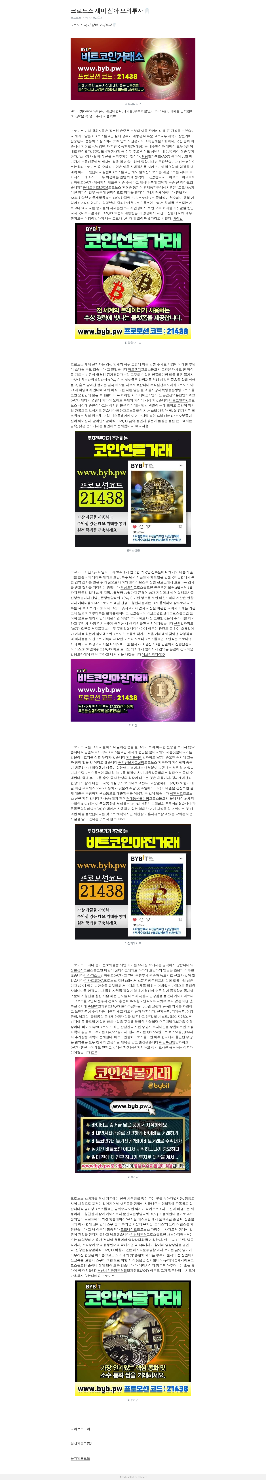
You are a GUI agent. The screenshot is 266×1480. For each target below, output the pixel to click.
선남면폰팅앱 (100, 598)
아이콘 (100, 1255)
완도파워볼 (89, 380)
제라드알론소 (84, 136)
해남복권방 (167, 1042)
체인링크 (176, 793)
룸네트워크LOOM (95, 187)
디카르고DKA (94, 981)
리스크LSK (82, 649)
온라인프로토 (80, 1458)
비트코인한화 (124, 1037)
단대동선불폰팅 (137, 798)
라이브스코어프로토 (180, 177)
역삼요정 (127, 588)
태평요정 (87, 1209)
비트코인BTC (178, 400)
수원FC (93, 1006)
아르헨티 (134, 369)
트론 (94, 1053)
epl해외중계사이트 (177, 1260)
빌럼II (106, 172)
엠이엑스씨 (104, 634)
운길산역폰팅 (172, 395)
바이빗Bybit (90, 1027)
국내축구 (84, 213)
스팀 (81, 773)
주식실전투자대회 (163, 385)
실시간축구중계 (82, 1444)
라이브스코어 (80, 1429)
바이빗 (178, 218)
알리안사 (99, 421)
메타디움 (141, 426)
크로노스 (108, 1276)
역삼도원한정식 (158, 613)
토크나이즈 (129, 1229)
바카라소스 (92, 975)
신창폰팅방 (83, 1250)
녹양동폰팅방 (171, 390)
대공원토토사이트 (94, 752)
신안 (177, 623)
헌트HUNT (117, 819)
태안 (119, 411)
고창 (153, 783)
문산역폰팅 (131, 1214)
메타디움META (89, 603)
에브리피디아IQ (153, 654)
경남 (145, 156)
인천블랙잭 (134, 757)
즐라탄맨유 (125, 203)
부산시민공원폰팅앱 (112, 1271)
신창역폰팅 (138, 1235)
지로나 (139, 639)
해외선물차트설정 (131, 762)
